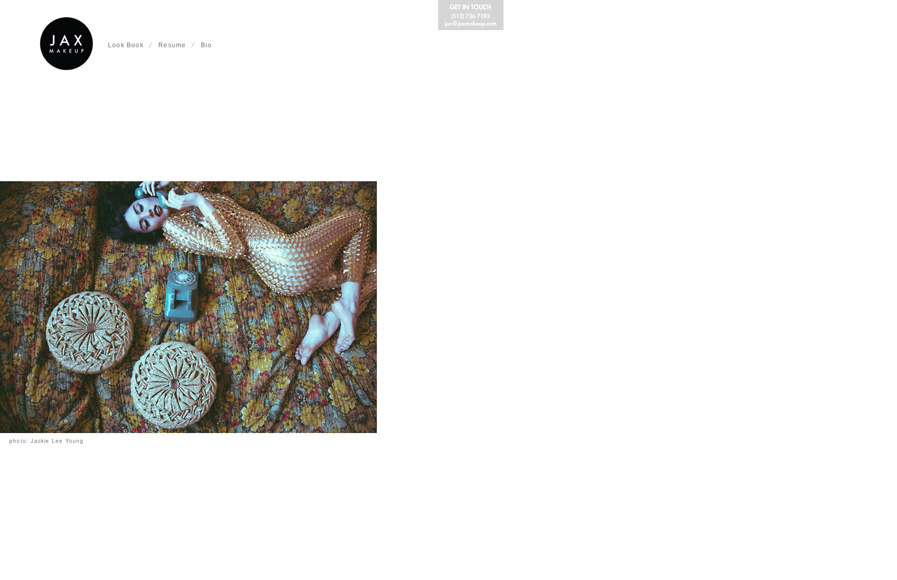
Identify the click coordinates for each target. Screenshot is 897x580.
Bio (206, 45)
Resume (172, 45)
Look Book (126, 45)
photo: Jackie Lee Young (46, 440)
